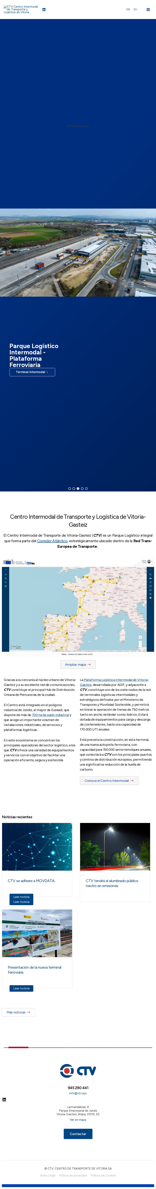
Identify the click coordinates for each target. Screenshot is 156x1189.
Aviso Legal (47, 1175)
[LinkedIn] (4, 1101)
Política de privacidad (73, 1175)
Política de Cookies (103, 1175)
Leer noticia (21, 897)
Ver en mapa (78, 1120)
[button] (69, 488)
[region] (78, 255)
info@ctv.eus (78, 1093)
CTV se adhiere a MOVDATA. (31, 880)
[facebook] (44, 9)
